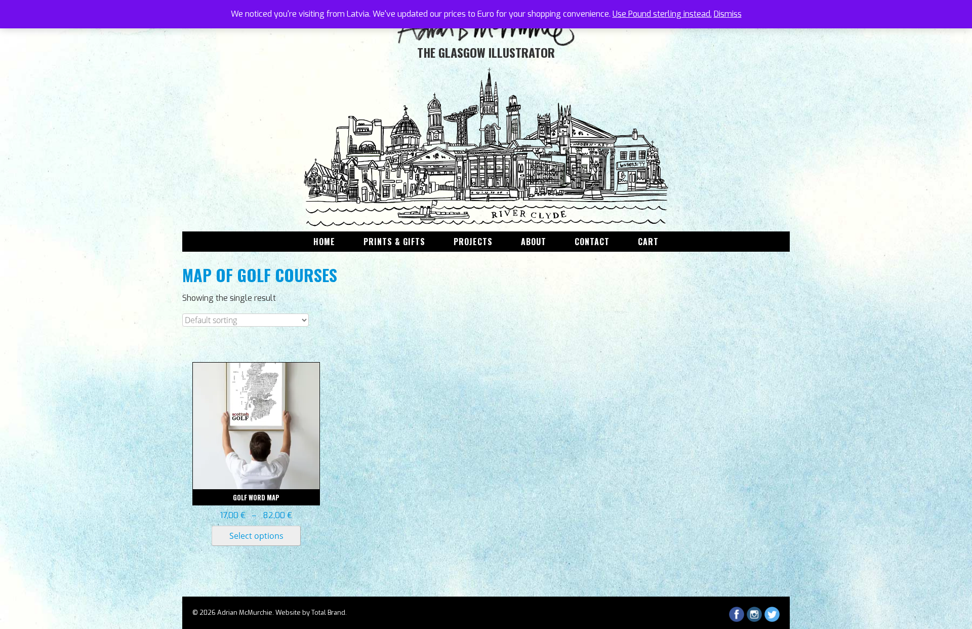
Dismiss (728, 14)
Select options (256, 535)
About (533, 241)
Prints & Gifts (394, 241)
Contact (592, 241)
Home (324, 241)
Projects (473, 241)
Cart (648, 241)
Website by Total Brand (310, 612)
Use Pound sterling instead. (662, 14)
